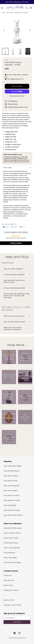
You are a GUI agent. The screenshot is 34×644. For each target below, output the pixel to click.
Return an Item (9, 600)
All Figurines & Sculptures (21, 12)
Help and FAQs (9, 580)
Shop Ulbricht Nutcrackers (13, 515)
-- (4, 595)
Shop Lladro (10, 12)
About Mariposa (9, 553)
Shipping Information (11, 590)
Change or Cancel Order (12, 605)
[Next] (30, 30)
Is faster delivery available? (17, 274)
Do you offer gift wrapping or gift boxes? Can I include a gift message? (17, 295)
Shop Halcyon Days (10, 481)
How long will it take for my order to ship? (17, 281)
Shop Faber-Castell (11, 476)
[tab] (17, 167)
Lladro (3, 12)
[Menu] (2, 8)
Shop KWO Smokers (11, 490)
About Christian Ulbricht (12, 533)
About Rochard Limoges (12, 562)
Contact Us (8, 575)
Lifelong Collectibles (19, 638)
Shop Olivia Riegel (10, 505)
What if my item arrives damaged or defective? (17, 328)
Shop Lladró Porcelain (11, 495)
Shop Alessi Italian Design (12, 466)
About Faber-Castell (11, 538)
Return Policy (8, 585)
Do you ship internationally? (17, 288)
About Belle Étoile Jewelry (13, 528)
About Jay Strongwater (12, 548)
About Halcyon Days (11, 543)
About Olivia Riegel (10, 558)
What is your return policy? (17, 316)
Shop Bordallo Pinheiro (12, 471)
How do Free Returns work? (17, 322)
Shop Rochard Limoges (12, 510)
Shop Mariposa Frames (12, 500)
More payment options (17, 96)
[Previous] (4, 30)
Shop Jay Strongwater (12, 486)
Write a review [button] (16, 243)
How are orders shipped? (17, 269)
